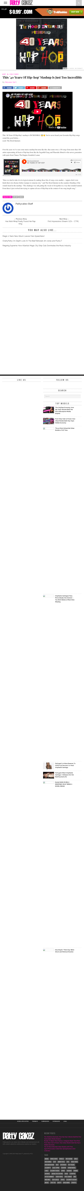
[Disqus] (42, 279)
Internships (56, 1121)
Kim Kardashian (49, 1165)
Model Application (23, 1121)
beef (57, 1165)
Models (62, 1159)
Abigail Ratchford (57, 1174)
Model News (54, 1159)
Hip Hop (15, 197)
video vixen (74, 1162)
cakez (46, 1171)
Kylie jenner (68, 1177)
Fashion (63, 1168)
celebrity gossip (71, 1180)
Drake (63, 1171)
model (46, 1159)
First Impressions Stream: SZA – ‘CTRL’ (63, 221)
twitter (53, 1183)
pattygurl (71, 1165)
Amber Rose (61, 1162)
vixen (66, 1174)
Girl (68, 1162)
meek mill (47, 1180)
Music (21, 197)
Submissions (45, 1121)
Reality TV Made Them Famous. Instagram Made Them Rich (62, 1141)
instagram (69, 1159)
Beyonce (47, 1174)
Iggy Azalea (55, 1180)
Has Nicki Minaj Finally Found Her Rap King (20, 222)
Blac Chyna (56, 1168)
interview (63, 1165)
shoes (62, 1180)
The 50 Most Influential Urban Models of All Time (58, 1147)
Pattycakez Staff (10, 82)
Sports (74, 1183)
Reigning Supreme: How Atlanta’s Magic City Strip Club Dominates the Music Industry (37, 246)
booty (59, 1183)
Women (76, 1171)
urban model (71, 1168)
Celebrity (48, 1168)
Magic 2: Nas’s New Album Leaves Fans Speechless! (24, 236)
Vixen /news (59, 1177)
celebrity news (54, 1171)
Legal (65, 1121)
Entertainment (49, 1177)
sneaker (69, 1171)
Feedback (35, 1121)
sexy (54, 1162)
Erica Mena (66, 1183)
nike (75, 1177)
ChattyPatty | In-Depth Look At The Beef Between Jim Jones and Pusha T (32, 241)
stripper (72, 1174)
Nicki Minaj (48, 1162)
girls (75, 1159)
